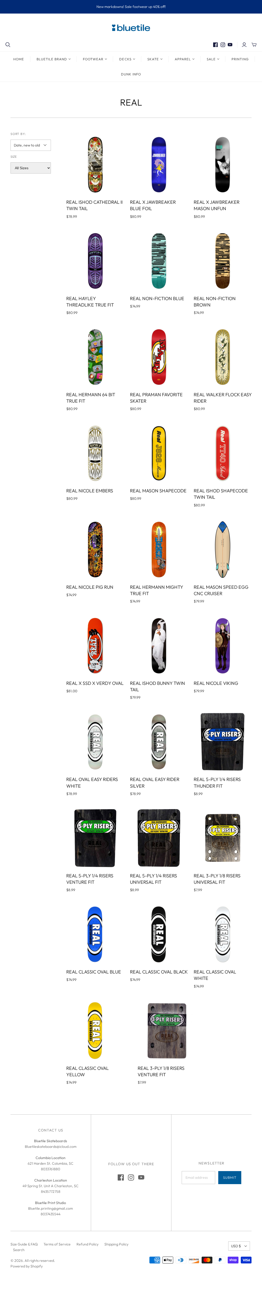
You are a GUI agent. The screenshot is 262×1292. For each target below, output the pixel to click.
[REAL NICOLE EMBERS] (95, 453)
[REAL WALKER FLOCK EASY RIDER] (223, 357)
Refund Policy (88, 1244)
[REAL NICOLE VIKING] (223, 646)
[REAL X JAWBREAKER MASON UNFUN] (223, 165)
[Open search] (7, 44)
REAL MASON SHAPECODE (158, 491)
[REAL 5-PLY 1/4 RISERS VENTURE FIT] (95, 838)
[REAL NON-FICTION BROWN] (223, 261)
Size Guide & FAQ (24, 1244)
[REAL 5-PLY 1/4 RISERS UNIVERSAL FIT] (159, 838)
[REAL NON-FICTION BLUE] (159, 261)
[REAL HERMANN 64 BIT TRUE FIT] (95, 357)
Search (19, 1250)
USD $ (236, 1246)
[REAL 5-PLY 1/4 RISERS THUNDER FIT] (223, 742)
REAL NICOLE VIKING (216, 683)
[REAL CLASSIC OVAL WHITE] (223, 934)
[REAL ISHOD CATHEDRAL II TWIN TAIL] (95, 165)
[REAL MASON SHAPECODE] (159, 453)
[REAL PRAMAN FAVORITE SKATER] (159, 357)
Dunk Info (131, 74)
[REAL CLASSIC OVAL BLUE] (95, 934)
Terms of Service (57, 1244)
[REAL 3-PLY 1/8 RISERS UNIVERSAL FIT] (223, 838)
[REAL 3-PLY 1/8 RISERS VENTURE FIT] (166, 1030)
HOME (18, 59)
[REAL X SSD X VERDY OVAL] (95, 646)
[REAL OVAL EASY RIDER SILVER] (159, 742)
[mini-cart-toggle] (254, 45)
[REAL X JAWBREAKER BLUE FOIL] (159, 165)
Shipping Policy (116, 1244)
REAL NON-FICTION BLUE (157, 298)
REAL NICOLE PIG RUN (89, 587)
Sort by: (18, 134)
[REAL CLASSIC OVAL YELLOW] (95, 1030)
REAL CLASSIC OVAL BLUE (93, 972)
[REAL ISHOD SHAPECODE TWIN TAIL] (223, 453)
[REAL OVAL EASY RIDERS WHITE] (95, 742)
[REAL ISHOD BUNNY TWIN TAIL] (159, 646)
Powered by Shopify (26, 1266)
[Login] (244, 45)
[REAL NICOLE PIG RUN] (95, 549)
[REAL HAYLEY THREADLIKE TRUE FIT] (95, 261)
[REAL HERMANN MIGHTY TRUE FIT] (159, 549)
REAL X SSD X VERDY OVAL (95, 683)
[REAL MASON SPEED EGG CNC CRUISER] (223, 549)
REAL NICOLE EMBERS (89, 491)
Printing (240, 59)
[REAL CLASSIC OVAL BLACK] (159, 934)
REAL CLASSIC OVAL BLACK (159, 972)
